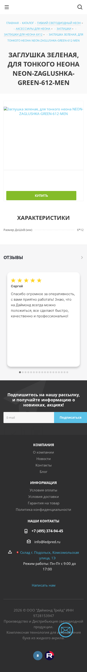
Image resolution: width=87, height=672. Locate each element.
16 (62, 372)
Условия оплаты (43, 490)
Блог (43, 471)
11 (48, 372)
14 (56, 372)
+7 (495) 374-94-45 (47, 530)
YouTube (49, 655)
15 (59, 372)
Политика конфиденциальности (43, 509)
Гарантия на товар (43, 503)
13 (53, 372)
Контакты (43, 465)
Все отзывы (82, 257)
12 (51, 372)
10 (45, 372)
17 (64, 372)
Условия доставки (43, 496)
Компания (43, 444)
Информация (43, 482)
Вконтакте (37, 655)
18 (67, 372)
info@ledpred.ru (47, 541)
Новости (43, 458)
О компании (43, 452)
